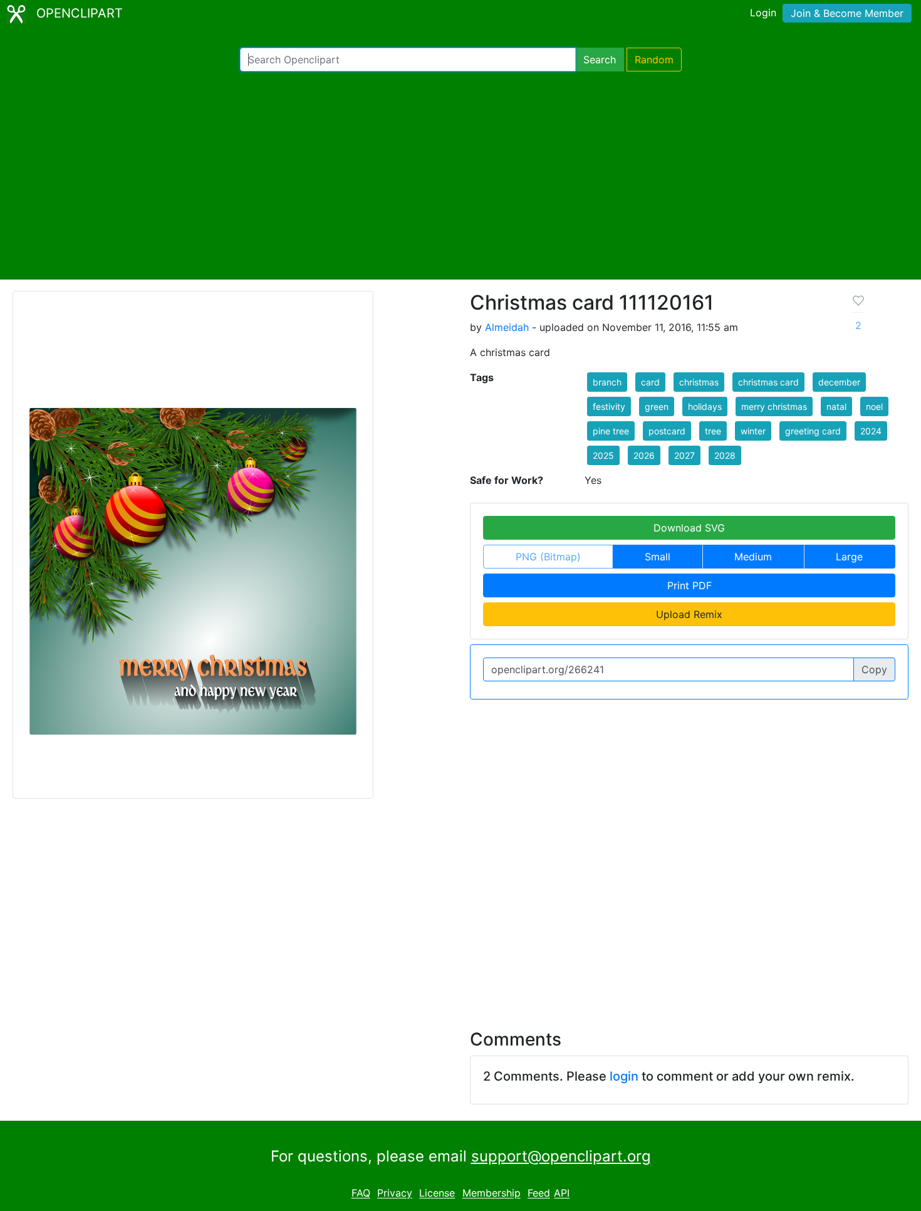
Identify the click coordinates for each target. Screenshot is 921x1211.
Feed (539, 1193)
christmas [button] (699, 382)
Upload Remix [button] (689, 614)
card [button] (650, 382)
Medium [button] (753, 556)
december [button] (839, 382)
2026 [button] (644, 455)
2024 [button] (871, 431)
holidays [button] (705, 406)
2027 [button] (684, 455)
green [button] (657, 406)
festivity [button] (609, 406)
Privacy (394, 1193)
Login (763, 12)
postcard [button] (666, 431)
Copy (874, 669)
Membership (491, 1193)
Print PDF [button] (689, 585)
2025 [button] (603, 455)
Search (599, 59)
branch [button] (607, 382)
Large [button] (849, 556)
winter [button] (753, 431)
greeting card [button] (813, 431)
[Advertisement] (460, 175)
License (437, 1193)
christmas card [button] (768, 382)
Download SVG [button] (689, 528)
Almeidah (507, 327)
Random (654, 59)
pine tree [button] (611, 431)
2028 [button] (725, 455)
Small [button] (657, 556)
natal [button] (836, 406)
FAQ (360, 1193)
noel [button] (874, 406)
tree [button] (713, 431)
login (624, 1076)
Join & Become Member (847, 13)
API (562, 1193)
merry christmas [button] (774, 406)
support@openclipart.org (561, 1156)
